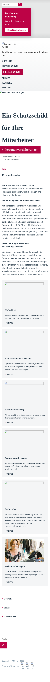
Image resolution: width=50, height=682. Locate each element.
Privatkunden (10, 65)
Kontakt (6, 87)
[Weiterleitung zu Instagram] (32, 666)
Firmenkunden (11, 71)
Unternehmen (10, 616)
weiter (10, 323)
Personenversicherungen (21, 149)
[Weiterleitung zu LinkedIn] (27, 666)
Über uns (7, 61)
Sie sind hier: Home (11, 156)
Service (6, 78)
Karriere (7, 82)
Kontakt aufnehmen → (16, 30)
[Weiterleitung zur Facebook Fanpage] (22, 666)
